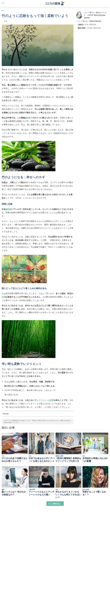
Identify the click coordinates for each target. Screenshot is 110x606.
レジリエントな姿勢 (45, 400)
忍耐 (9, 209)
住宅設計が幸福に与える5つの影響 (94, 459)
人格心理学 (32, 489)
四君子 (30, 118)
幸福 (56, 186)
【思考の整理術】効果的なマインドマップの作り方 (68, 459)
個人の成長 (85, 489)
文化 (3, 456)
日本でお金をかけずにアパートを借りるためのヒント (41, 459)
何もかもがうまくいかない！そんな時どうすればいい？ (68, 494)
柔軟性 (39, 198)
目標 (4, 297)
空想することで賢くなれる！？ (94, 493)
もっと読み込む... (55, 504)
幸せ (3, 10)
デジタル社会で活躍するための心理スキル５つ (15, 459)
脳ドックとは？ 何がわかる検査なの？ (14, 493)
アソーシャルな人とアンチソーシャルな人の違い (41, 493)
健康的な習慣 (59, 456)
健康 (3, 489)
